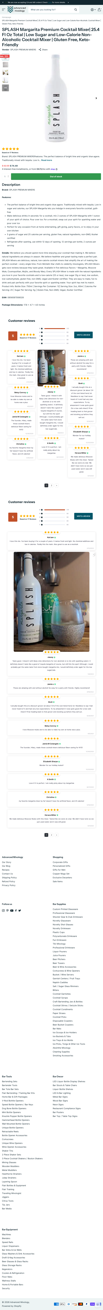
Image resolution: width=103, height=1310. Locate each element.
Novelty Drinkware (61, 928)
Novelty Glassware (62, 920)
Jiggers (5, 1197)
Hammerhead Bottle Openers (16, 1120)
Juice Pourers (59, 955)
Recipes (5, 870)
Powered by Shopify (11, 1306)
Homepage (6, 17)
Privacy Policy (8, 885)
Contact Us (7, 873)
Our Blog (6, 866)
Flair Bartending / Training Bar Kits (18, 1093)
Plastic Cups (59, 932)
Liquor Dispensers (10, 1246)
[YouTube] (11, 911)
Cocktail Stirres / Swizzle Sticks (68, 1005)
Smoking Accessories (63, 1055)
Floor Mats (7, 1277)
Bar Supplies (59, 904)
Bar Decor (58, 1076)
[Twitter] (19, 911)
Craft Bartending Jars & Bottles (68, 1001)
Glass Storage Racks (12, 1265)
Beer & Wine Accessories (64, 967)
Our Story (6, 862)
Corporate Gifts (60, 862)
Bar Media (7, 1208)
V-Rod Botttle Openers (12, 1100)
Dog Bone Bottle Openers (14, 1108)
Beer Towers (59, 963)
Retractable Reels (10, 1131)
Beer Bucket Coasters (63, 1024)
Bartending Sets (9, 1081)
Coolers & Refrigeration (13, 1273)
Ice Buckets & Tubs (62, 1036)
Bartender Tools (9, 1085)
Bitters (56, 990)
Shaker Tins (7, 1150)
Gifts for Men (59, 870)
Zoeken (75, 9)
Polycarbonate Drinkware (65, 936)
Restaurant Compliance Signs (67, 1108)
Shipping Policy (9, 877)
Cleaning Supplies (61, 1051)
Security (6, 1288)
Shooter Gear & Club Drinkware (68, 917)
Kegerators (7, 1269)
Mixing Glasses (9, 1162)
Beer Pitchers (59, 959)
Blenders (6, 1238)
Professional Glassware (64, 913)
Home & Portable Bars (12, 1284)
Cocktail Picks (59, 1017)
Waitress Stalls (9, 1280)
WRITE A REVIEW (83, 335)
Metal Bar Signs (60, 1097)
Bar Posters (58, 1112)
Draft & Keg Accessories (13, 1257)
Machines (6, 1234)
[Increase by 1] (8, 174)
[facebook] (16, 910)
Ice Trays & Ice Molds (63, 1040)
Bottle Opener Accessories (14, 1135)
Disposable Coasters (62, 1021)
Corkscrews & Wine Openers (66, 970)
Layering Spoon (9, 1181)
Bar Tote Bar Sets (10, 1089)
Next (68, 2)
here (50, 2)
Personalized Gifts (61, 866)
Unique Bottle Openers (12, 1127)
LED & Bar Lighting (62, 1093)
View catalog (3, 9)
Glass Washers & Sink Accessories (18, 1253)
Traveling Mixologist (11, 1193)
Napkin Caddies (60, 982)
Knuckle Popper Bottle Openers (17, 1116)
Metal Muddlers (9, 1170)
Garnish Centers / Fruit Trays (66, 978)
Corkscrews (7, 1139)
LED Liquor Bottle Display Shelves (69, 1081)
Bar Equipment (10, 1229)
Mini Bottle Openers (11, 1112)
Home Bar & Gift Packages (14, 1097)
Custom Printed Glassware (65, 909)
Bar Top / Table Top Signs (65, 1116)
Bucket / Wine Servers (63, 974)
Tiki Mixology (59, 943)
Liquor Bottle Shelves (63, 1089)
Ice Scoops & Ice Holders (65, 1032)
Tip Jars (6, 1204)
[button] (3, 2)
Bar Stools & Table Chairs (65, 1085)
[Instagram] (3, 910)
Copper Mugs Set (61, 873)
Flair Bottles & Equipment (14, 1185)
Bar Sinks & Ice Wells (12, 1250)
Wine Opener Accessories (14, 1147)
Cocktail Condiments (63, 1009)
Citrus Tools (7, 1201)
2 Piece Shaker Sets (11, 1154)
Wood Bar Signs (60, 1100)
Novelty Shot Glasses (63, 924)
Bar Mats (57, 1028)
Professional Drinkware (64, 947)
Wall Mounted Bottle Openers (16, 1124)
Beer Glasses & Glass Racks (15, 1261)
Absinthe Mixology (61, 1048)
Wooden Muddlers (10, 1166)
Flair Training (8, 1189)
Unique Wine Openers (12, 1143)
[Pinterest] (7, 910)
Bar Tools (7, 1076)
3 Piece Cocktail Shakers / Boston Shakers (22, 1158)
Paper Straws (59, 1013)
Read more (46, 160)
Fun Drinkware (59, 940)
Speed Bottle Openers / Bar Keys (17, 1104)
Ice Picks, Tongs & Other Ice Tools (69, 1044)
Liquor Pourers (60, 951)
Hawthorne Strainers (11, 1174)
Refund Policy (8, 881)
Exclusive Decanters (62, 877)
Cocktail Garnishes (62, 994)
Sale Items (58, 881)
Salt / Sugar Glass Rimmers (66, 986)
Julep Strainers (9, 1177)
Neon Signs (58, 1104)
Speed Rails (7, 1242)
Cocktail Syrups (60, 997)
